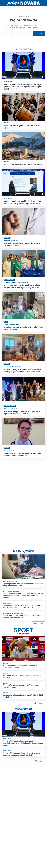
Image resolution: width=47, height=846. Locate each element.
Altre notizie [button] (38, 623)
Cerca (39, 33)
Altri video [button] (39, 761)
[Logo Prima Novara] (23, 3)
